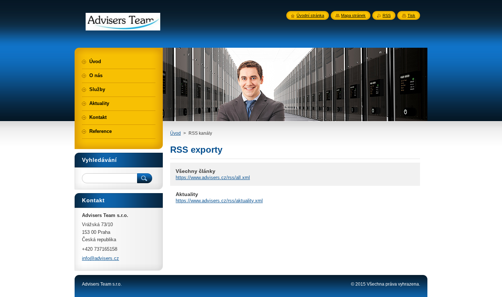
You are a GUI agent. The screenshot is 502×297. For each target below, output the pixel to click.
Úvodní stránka (310, 15)
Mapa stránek (353, 15)
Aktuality (187, 194)
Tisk (411, 15)
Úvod (175, 133)
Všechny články (195, 171)
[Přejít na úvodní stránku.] (123, 27)
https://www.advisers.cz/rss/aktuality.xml (219, 200)
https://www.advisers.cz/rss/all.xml (213, 177)
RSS (387, 15)
